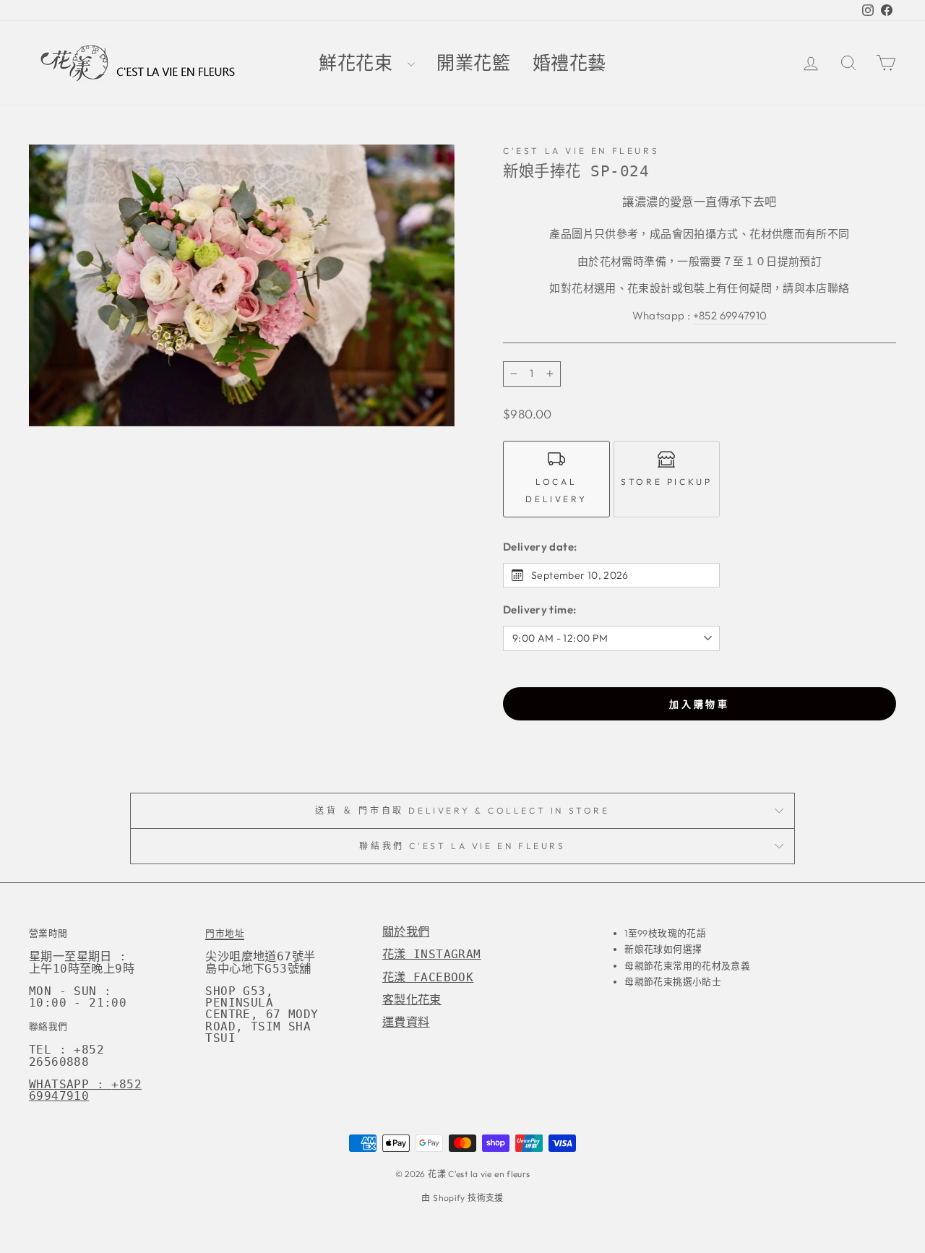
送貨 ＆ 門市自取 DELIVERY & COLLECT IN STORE (462, 810)
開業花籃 (473, 63)
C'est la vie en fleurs (581, 150)
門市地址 (224, 933)
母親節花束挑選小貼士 (672, 981)
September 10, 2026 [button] (580, 575)
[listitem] (556, 479)
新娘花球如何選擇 (663, 949)
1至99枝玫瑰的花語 (665, 933)
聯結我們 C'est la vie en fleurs (462, 845)
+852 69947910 (730, 315)
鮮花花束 (361, 63)
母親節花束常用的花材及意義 (687, 965)
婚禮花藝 (570, 63)
